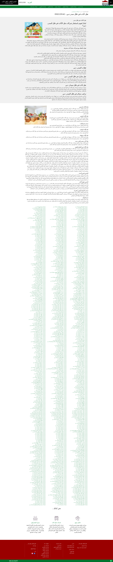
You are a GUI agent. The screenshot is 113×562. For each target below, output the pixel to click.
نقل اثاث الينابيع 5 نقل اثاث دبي (40, 436)
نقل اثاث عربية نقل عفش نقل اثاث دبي (59, 471)
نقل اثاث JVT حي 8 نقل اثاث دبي (39, 340)
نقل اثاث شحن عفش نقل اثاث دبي (81, 473)
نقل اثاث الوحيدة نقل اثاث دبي (61, 241)
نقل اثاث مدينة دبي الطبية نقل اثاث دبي (80, 284)
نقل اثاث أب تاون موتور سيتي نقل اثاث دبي (59, 445)
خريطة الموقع (33, 548)
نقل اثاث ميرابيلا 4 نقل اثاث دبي (82, 363)
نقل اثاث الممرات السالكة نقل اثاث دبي (59, 300)
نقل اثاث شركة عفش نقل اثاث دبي (60, 482)
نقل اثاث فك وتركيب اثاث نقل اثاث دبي (38, 472)
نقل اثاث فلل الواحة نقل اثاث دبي (60, 237)
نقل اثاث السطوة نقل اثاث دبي (82, 402)
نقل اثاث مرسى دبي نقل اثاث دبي (81, 289)
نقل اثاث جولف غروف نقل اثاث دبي (60, 314)
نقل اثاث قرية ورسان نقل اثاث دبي (60, 450)
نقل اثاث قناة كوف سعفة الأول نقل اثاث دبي (38, 263)
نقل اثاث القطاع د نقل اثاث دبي (82, 405)
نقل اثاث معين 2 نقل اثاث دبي (82, 347)
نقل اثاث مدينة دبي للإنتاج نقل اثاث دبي (59, 292)
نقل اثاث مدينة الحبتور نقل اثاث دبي (81, 216)
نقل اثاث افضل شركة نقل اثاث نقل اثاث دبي (59, 461)
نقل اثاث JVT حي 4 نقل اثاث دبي (81, 337)
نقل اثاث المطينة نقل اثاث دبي (40, 224)
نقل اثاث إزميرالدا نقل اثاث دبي (61, 299)
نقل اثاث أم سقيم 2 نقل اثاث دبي (60, 444)
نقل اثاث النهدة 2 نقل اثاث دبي (61, 224)
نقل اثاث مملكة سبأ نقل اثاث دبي (81, 341)
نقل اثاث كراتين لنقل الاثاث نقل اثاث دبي (80, 499)
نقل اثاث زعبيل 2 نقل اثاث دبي (61, 455)
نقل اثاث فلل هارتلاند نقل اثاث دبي (39, 425)
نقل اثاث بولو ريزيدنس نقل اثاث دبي (81, 388)
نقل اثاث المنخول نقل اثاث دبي (40, 222)
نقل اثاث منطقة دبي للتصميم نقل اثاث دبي (80, 283)
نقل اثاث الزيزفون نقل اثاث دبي (82, 253)
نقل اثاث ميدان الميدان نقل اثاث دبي (60, 355)
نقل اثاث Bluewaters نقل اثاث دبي (39, 257)
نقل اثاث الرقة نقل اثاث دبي (82, 231)
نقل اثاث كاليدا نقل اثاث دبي (82, 261)
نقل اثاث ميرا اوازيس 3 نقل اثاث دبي (60, 362)
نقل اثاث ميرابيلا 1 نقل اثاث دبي (82, 362)
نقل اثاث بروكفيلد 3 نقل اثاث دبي (60, 258)
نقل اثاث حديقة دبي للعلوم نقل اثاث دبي (59, 293)
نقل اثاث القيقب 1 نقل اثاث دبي (61, 350)
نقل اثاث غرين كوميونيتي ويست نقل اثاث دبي (58, 319)
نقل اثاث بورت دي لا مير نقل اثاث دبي (60, 389)
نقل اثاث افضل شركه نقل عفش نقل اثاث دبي (58, 467)
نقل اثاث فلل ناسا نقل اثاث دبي (40, 376)
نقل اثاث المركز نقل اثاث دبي (40, 423)
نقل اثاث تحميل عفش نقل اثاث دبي (81, 478)
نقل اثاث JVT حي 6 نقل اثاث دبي (60, 339)
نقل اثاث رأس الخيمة (45, 555)
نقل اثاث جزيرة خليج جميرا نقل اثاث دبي (38, 274)
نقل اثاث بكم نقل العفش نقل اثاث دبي (81, 472)
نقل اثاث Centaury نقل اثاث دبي (61, 268)
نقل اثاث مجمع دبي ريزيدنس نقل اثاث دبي (38, 293)
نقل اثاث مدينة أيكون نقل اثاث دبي (81, 252)
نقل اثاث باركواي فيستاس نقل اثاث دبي (80, 387)
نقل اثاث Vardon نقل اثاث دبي (61, 446)
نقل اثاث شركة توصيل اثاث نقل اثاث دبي (38, 497)
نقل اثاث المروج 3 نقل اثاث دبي (61, 426)
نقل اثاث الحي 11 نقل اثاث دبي (40, 278)
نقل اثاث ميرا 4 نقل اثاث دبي (82, 360)
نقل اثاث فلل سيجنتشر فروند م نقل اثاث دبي (80, 415)
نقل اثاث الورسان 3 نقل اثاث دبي (60, 240)
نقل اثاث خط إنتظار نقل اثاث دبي (39, 387)
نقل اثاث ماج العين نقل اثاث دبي (40, 279)
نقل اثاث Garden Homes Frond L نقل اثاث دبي (79, 308)
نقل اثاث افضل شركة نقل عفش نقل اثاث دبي (37, 461)
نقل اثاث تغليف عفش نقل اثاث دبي (39, 481)
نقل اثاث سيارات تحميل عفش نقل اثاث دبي (80, 488)
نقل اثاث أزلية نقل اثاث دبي (40, 253)
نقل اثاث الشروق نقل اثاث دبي (40, 409)
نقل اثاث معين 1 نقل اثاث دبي (61, 347)
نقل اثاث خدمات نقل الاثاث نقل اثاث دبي (80, 465)
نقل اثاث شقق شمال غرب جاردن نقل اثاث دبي (58, 377)
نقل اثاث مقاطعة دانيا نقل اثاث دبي (81, 273)
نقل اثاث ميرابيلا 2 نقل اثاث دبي (40, 363)
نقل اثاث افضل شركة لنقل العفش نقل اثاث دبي (79, 487)
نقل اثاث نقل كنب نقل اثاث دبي (61, 493)
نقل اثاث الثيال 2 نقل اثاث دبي (82, 236)
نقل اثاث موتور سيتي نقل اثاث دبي (39, 283)
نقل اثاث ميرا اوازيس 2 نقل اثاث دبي (39, 362)
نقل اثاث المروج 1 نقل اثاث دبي (82, 425)
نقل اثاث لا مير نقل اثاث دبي (61, 342)
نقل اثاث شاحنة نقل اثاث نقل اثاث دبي (39, 488)
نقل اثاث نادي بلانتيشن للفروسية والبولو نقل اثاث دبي (78, 430)
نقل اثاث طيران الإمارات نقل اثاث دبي (39, 298)
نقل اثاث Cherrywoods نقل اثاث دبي (39, 269)
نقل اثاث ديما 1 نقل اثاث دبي (61, 274)
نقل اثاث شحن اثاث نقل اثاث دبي (60, 475)
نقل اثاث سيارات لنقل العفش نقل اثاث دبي (38, 478)
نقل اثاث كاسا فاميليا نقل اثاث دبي (81, 266)
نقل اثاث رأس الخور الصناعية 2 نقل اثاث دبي (80, 392)
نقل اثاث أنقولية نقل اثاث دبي (61, 247)
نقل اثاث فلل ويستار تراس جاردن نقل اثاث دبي (37, 452)
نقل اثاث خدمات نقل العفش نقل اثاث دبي (38, 470)
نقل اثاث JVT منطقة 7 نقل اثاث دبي (81, 339)
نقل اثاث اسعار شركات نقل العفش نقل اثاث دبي (79, 461)
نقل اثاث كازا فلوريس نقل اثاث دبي (39, 267)
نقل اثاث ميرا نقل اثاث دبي (61, 358)
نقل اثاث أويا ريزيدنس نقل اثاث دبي (60, 378)
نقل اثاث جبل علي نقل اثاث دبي (40, 326)
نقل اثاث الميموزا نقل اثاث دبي (82, 357)
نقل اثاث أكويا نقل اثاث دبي (82, 209)
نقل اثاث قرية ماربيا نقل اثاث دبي (60, 351)
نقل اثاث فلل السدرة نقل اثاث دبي (60, 409)
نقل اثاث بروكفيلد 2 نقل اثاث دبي (39, 258)
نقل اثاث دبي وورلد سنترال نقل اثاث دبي (38, 294)
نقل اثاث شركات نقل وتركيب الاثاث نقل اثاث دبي (58, 465)
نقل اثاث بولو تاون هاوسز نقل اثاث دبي (39, 431)
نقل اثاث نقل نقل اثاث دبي (62, 504)
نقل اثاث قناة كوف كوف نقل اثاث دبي (81, 263)
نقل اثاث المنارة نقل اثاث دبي (82, 221)
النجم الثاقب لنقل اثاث (9, 2)
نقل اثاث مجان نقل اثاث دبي (40, 350)
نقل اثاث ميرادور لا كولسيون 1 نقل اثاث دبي (38, 367)
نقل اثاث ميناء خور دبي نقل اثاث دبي (60, 283)
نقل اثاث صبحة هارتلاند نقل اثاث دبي (60, 418)
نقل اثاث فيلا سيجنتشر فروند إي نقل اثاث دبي (37, 413)
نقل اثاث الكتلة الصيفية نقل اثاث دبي (39, 420)
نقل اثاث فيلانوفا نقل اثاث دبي (40, 449)
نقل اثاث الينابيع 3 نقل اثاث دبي (61, 435)
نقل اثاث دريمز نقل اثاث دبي (61, 282)
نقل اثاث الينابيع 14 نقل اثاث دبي (61, 434)
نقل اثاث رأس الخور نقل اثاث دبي (60, 392)
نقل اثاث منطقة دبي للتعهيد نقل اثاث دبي (80, 290)
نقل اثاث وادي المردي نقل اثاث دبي (39, 450)
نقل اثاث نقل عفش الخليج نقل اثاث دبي (59, 476)
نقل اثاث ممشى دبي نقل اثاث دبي (81, 292)
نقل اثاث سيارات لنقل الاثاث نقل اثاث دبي (80, 486)
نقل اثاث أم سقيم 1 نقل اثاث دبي (81, 444)
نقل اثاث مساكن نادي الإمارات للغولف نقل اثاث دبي (78, 298)
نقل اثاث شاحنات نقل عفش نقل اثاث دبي (59, 487)
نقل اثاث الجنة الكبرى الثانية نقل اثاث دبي (59, 316)
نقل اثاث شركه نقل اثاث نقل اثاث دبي (60, 460)
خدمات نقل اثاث (58, 548)
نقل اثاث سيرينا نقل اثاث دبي (82, 407)
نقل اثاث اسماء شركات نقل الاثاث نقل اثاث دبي (79, 496)
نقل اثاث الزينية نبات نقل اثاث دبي (81, 456)
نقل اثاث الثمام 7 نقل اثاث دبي (61, 236)
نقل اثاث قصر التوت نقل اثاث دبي (81, 372)
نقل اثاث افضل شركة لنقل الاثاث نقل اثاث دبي (37, 482)
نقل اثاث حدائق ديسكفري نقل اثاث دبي (80, 277)
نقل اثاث (34, 545)
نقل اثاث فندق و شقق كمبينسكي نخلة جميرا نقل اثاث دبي (56, 341)
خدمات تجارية (71, 549)
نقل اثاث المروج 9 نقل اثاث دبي (61, 429)
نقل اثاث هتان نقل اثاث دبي (61, 320)
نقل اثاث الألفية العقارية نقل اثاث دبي (60, 357)
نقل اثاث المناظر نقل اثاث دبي (40, 439)
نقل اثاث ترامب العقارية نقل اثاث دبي (81, 441)
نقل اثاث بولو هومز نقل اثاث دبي (61, 388)
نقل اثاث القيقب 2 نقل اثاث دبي (82, 350)
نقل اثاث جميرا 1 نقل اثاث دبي (40, 330)
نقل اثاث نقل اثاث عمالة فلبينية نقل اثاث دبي (80, 491)
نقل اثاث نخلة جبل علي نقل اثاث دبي (39, 383)
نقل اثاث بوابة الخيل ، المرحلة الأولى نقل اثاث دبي (58, 219)
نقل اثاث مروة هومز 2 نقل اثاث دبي (60, 352)
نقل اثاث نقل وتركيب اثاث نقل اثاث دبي (80, 471)
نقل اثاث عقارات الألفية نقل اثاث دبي (39, 357)
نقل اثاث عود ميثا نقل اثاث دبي (40, 246)
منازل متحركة (58, 543)
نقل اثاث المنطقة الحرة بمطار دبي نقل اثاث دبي (79, 282)
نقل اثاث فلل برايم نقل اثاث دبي (82, 389)
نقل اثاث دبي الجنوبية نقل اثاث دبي (60, 326)
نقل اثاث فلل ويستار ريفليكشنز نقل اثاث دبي (80, 451)
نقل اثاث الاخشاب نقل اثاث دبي (82, 439)
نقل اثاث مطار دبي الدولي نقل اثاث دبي (59, 287)
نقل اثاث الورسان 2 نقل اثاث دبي (40, 240)
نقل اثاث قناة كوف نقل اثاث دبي (61, 262)
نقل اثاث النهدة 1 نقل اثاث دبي (82, 224)
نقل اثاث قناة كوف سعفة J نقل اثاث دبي (59, 263)
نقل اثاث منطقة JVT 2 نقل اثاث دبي (39, 337)
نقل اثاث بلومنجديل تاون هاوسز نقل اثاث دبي (79, 256)
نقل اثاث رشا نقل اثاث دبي (83, 393)
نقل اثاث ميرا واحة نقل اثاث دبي (61, 361)
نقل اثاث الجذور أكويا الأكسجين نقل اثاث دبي (80, 431)
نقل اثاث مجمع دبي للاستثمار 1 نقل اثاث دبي (59, 288)
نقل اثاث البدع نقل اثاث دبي (40, 211)
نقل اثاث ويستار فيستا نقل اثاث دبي (60, 452)
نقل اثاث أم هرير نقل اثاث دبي (82, 272)
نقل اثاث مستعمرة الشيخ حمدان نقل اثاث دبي (37, 408)
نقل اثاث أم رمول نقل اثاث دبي (40, 444)
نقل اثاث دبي (46, 545)
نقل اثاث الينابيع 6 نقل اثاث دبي (61, 436)
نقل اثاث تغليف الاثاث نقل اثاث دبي (81, 470)
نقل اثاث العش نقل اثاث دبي (82, 429)
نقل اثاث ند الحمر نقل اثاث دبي (82, 373)
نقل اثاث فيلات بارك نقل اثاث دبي (60, 387)
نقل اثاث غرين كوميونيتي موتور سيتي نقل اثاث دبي (37, 319)
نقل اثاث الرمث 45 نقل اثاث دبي (40, 230)
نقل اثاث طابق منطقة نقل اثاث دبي (81, 258)
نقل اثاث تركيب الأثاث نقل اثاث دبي (81, 503)
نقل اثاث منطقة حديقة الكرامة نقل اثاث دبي (38, 341)
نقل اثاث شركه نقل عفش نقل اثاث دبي (80, 460)
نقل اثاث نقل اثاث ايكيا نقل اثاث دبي (81, 467)
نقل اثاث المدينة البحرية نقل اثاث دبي (81, 351)
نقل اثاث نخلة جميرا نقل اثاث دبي (60, 430)
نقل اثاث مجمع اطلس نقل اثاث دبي (81, 251)
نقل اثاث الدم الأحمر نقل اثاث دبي (39, 271)
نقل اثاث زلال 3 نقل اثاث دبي (82, 457)
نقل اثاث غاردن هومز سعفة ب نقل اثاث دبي (59, 304)
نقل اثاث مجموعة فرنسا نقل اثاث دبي (81, 303)
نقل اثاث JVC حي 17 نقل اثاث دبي (81, 335)
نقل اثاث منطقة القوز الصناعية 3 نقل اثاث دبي (79, 226)
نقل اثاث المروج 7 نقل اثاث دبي (82, 428)
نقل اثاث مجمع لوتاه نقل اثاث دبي (39, 346)
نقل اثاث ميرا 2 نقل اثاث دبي (40, 360)
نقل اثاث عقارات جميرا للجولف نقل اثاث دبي (38, 331)
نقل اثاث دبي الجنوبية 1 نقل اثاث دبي (60, 294)
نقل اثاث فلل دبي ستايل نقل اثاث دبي (60, 295)
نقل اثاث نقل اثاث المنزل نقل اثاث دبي (81, 482)
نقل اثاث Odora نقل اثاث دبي (40, 378)
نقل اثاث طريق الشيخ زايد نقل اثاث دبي (80, 408)
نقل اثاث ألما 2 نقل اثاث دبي (61, 242)
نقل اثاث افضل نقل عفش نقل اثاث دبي (38, 498)
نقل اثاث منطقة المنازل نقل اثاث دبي (81, 440)
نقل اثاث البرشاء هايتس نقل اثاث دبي (60, 253)
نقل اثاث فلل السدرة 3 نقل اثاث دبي (39, 410)
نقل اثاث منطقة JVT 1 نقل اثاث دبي (81, 336)
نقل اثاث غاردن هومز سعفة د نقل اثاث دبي (38, 305)
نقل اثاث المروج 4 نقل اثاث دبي (82, 426)
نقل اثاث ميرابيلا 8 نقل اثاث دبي (40, 366)
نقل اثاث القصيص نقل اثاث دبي (61, 227)
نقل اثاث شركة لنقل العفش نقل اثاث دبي (80, 466)
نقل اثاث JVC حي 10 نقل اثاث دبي (81, 334)
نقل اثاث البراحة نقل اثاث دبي (82, 211)
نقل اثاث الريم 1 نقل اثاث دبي (82, 230)
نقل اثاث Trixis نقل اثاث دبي (61, 441)
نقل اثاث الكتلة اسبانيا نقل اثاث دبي (81, 419)
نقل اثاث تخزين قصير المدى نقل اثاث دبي (80, 502)
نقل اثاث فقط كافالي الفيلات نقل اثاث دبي (59, 334)
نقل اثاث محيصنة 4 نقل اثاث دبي (82, 371)
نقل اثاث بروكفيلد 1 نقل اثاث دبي (81, 257)
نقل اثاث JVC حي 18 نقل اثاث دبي (39, 336)
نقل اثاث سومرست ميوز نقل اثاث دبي (81, 418)
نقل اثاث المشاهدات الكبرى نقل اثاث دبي (80, 316)
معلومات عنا (46, 543)
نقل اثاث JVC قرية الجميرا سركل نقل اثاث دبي (58, 336)
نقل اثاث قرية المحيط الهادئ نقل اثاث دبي (38, 382)
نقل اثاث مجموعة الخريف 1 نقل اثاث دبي (59, 252)
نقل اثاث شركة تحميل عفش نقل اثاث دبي (38, 496)
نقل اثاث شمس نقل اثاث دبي (61, 420)
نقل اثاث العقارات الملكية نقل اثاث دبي (39, 288)
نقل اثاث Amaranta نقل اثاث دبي (40, 245)
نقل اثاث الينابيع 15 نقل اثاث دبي (82, 434)
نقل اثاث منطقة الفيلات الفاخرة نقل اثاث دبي (80, 346)
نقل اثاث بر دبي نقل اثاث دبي (61, 290)
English (22, 2)
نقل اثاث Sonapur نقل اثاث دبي (40, 419)
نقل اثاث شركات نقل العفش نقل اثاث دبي (38, 460)
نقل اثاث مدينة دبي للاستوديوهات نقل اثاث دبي (37, 295)
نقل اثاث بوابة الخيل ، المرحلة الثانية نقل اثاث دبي (79, 219)
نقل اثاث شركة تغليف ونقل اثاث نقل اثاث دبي (37, 467)
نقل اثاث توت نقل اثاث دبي (40, 372)
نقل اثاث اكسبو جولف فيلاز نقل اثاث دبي (59, 298)
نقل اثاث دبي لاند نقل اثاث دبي (40, 289)
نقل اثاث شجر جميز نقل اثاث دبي (81, 420)
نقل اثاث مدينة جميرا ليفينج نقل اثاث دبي (38, 347)
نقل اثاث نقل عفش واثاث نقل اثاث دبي (38, 487)
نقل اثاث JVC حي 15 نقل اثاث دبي (60, 335)
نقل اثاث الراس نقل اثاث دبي (61, 230)
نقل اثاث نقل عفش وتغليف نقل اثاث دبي (38, 492)
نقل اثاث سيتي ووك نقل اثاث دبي (81, 269)
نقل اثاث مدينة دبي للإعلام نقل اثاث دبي (38, 290)
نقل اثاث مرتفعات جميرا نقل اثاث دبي (60, 331)
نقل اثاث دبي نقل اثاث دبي (41, 261)
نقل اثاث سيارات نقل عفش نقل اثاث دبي (38, 462)
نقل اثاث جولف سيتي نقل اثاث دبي (39, 314)
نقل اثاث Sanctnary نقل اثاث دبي (61, 402)
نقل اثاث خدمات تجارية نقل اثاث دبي (39, 503)
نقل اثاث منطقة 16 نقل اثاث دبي (82, 278)
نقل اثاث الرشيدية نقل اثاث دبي (40, 394)
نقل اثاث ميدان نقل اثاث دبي (40, 355)
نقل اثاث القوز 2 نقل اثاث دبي (61, 225)
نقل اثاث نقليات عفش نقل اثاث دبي (39, 493)
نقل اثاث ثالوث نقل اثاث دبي (40, 441)
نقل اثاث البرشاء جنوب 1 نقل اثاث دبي (39, 215)
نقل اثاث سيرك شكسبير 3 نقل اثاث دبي (59, 408)
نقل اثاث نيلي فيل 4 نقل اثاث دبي (81, 324)
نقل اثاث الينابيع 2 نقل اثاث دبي (40, 435)
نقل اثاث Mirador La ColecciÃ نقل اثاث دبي (80, 366)
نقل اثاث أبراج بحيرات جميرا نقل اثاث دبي (38, 329)
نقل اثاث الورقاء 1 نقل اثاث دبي (82, 237)
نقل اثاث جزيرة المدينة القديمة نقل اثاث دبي (38, 430)
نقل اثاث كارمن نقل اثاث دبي (40, 266)
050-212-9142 (13, 561)
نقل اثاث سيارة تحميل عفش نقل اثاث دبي (38, 499)
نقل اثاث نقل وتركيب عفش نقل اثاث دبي (59, 498)
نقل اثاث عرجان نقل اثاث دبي (40, 251)
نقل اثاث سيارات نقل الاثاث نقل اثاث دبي (59, 472)
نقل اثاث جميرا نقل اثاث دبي (82, 329)
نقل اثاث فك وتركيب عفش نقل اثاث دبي (38, 483)
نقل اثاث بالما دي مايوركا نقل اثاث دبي (60, 383)
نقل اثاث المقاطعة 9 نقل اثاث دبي (60, 279)
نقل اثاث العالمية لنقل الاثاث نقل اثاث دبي (38, 477)
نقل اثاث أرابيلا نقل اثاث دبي (82, 247)
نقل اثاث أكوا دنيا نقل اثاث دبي (40, 247)
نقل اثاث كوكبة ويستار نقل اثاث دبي (60, 451)
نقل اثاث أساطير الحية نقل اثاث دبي (60, 345)
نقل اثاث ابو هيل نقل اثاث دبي (40, 206)
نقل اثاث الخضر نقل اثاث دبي (82, 424)
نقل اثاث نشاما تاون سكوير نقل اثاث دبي (80, 377)
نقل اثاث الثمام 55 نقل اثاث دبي (40, 236)
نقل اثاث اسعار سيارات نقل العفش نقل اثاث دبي (58, 481)
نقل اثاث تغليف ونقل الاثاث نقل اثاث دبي (59, 496)
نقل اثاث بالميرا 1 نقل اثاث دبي (40, 384)
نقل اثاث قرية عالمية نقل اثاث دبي (39, 313)
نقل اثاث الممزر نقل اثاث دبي (61, 221)
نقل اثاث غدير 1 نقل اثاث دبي (82, 310)
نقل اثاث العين (46, 552)
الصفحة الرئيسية (85, 11)
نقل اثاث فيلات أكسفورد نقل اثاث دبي (81, 381)
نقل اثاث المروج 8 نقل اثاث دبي (40, 429)
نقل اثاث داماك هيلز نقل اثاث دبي (60, 273)
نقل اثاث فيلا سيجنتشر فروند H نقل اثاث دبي (38, 414)
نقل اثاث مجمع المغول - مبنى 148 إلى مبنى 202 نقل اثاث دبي (56, 368)
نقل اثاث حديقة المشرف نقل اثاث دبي (60, 373)
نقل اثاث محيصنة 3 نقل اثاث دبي (61, 371)
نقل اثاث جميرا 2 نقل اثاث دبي (61, 330)
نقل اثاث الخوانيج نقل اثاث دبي (61, 220)
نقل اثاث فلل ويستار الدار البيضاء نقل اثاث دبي (37, 451)
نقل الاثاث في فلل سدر (75, 11)
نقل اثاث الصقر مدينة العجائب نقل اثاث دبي (80, 300)
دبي (81, 11)
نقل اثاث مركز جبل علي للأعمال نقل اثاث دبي (79, 326)
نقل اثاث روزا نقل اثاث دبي (40, 398)
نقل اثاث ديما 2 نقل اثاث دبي (82, 274)
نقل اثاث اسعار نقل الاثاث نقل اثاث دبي (38, 473)
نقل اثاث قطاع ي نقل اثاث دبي (82, 404)
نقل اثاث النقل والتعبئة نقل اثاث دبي (81, 504)
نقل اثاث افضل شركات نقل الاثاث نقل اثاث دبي (58, 462)
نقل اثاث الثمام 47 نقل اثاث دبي (82, 235)
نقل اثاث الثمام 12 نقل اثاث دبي (40, 235)
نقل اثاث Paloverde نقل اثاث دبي (82, 384)
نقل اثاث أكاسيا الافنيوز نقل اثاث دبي (81, 206)
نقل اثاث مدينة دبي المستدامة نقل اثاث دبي (80, 295)
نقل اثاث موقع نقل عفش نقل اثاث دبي (60, 497)
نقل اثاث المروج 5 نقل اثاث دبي (40, 428)
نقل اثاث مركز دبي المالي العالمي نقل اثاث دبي (58, 277)
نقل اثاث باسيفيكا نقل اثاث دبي (61, 382)
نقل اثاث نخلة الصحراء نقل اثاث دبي (39, 277)
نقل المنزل (59, 545)
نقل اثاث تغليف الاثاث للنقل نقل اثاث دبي (80, 493)
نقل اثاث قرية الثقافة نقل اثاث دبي (39, 273)
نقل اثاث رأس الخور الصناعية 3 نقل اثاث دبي (59, 393)
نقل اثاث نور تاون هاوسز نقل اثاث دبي (39, 377)
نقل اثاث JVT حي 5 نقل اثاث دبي (39, 339)
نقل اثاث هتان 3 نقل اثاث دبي (61, 321)
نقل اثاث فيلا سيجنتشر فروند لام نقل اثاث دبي (58, 415)
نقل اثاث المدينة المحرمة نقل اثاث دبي (60, 303)
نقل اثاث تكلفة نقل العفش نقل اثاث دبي (80, 476)
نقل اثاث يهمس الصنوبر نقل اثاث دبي (81, 452)
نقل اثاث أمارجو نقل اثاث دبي (61, 245)
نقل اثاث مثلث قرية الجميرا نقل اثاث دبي (59, 340)
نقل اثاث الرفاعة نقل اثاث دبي (82, 227)
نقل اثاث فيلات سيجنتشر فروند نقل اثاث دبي (59, 414)
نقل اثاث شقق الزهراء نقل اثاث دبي (81, 455)
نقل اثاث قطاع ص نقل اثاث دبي (61, 405)
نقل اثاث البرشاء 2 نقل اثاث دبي (40, 214)
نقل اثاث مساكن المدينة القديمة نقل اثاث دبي (79, 378)
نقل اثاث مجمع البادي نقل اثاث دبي (60, 211)
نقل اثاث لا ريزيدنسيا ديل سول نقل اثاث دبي (80, 342)
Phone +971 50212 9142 (81, 547)
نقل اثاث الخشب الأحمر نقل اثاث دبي (81, 394)
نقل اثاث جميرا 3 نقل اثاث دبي (82, 330)
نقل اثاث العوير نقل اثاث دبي (82, 210)
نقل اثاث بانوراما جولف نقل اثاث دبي (81, 314)
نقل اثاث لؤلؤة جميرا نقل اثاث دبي (39, 388)
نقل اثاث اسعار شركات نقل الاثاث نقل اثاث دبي (58, 478)
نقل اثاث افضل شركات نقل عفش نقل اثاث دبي (37, 471)
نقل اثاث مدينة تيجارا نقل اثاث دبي (60, 440)
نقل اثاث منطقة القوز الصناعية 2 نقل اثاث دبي (58, 226)
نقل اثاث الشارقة (45, 547)
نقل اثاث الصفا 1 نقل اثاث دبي (61, 232)
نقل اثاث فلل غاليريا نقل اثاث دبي (39, 424)
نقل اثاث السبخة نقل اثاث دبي (40, 232)
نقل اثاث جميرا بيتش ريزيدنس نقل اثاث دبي (80, 325)
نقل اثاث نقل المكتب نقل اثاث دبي (60, 503)
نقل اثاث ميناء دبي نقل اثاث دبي (61, 284)
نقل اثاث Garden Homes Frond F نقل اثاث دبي (79, 305)
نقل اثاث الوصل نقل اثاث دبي (40, 241)
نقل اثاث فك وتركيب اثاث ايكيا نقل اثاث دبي (80, 492)
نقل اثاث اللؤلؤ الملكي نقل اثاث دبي (81, 398)
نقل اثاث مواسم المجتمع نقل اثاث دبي (60, 403)
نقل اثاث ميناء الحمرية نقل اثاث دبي (39, 320)
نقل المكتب (72, 551)
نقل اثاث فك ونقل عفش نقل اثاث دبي (81, 494)
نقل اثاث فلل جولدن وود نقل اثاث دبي (81, 313)
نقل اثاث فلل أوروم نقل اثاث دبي (39, 252)
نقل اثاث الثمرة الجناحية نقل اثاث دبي (39, 402)
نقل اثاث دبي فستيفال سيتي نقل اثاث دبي (38, 284)
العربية (30, 2)
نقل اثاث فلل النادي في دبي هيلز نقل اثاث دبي (79, 271)
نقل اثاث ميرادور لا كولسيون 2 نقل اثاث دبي (59, 367)
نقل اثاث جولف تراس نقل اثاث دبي (39, 315)
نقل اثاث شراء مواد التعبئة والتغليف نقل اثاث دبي (37, 504)
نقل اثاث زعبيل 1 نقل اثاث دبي (40, 455)
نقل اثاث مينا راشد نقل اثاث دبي (40, 358)
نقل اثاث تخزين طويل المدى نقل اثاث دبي (59, 502)
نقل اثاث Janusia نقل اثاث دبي (61, 325)
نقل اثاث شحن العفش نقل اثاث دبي (60, 486)
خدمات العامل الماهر (57, 547)
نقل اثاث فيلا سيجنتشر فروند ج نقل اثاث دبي (80, 414)
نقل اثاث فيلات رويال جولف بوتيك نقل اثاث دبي (58, 398)
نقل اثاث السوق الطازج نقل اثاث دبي (81, 423)
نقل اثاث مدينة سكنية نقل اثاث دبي (39, 397)
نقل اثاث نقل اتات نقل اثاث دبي (82, 483)
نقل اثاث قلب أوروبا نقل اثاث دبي (60, 425)
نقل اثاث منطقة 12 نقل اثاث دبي (61, 278)
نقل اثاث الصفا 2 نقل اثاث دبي (82, 232)
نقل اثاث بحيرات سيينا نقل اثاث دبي (60, 410)
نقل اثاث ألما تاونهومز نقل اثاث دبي (81, 242)
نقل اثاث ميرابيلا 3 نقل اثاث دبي (61, 363)
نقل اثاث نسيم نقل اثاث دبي (61, 376)
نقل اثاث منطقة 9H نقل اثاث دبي (81, 279)
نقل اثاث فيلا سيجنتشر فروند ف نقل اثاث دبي (58, 413)
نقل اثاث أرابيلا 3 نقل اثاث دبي (82, 248)
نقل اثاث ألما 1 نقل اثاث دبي (40, 242)
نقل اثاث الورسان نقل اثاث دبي (40, 282)
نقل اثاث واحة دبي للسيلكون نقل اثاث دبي (80, 293)
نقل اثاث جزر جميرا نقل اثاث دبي (81, 331)
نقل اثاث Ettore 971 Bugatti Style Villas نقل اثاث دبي (78, 299)
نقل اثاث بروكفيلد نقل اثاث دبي (61, 257)
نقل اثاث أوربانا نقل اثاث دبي (82, 445)
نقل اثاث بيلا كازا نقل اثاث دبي (61, 256)
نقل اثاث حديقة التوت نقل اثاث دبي (39, 373)
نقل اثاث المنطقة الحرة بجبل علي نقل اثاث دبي (37, 325)
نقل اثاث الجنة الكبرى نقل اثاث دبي (81, 315)
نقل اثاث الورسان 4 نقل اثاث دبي (81, 240)
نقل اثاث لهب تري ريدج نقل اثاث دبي (39, 303)
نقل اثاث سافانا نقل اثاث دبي (40, 403)
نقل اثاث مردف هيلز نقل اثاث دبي (39, 368)
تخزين (73, 543)
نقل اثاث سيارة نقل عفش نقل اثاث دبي (80, 462)
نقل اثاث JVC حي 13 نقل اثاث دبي (39, 335)
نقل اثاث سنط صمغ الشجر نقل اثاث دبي (59, 206)
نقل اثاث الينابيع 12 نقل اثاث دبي (40, 434)
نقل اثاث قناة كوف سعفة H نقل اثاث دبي (80, 262)
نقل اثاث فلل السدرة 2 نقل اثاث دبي (81, 409)
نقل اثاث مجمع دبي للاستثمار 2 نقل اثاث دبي (80, 288)
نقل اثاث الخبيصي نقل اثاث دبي (40, 219)
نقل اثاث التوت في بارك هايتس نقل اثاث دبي (59, 372)
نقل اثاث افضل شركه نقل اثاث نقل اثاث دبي (59, 483)
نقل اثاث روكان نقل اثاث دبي (40, 399)
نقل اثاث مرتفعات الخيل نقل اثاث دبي (39, 220)
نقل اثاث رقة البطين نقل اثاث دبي (60, 397)
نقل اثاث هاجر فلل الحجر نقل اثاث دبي (81, 319)
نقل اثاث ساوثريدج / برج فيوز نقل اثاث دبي (59, 419)
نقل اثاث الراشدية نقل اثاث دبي (61, 394)
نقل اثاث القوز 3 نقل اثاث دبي (82, 225)
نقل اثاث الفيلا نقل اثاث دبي (61, 439)
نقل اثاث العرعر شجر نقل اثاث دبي (39, 334)
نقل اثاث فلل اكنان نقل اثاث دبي (61, 209)
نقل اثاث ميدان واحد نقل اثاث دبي (60, 356)
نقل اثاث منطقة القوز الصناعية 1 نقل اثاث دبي (37, 226)
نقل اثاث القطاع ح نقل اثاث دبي (40, 404)
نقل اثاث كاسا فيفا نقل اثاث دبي (61, 267)
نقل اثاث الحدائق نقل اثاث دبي (61, 424)
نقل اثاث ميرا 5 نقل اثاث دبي (40, 361)
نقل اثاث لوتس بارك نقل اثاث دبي (60, 346)
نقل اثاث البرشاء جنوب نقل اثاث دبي (81, 214)
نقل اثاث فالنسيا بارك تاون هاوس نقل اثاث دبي (37, 446)
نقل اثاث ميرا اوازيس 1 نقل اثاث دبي (81, 361)
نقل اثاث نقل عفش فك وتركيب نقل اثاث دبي (79, 475)
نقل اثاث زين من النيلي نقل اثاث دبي (60, 456)
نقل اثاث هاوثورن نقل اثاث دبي (82, 321)
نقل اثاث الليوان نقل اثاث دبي (82, 345)
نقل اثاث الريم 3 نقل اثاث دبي (61, 231)
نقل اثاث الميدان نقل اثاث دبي (61, 423)
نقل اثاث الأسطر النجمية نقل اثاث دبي (60, 251)
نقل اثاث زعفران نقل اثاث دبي (61, 399)
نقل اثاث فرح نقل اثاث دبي (61, 329)
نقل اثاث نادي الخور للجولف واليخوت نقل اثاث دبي (58, 272)
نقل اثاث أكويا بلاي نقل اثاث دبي (40, 210)
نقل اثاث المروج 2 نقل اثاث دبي (40, 426)
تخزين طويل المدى (70, 545)
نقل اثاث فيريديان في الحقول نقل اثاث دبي (59, 449)
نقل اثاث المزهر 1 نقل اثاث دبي (61, 222)
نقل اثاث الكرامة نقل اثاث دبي (82, 340)
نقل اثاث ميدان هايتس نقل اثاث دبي (39, 356)
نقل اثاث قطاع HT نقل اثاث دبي (61, 404)
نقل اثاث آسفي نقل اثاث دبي (82, 399)
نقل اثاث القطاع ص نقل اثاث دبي (39, 405)
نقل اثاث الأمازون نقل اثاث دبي (82, 245)
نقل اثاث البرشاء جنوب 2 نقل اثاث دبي (60, 215)
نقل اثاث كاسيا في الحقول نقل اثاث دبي (80, 267)
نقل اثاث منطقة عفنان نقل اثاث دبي (39, 209)
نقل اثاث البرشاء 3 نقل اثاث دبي (61, 214)
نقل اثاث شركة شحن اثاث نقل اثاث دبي (38, 475)
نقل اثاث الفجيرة (46, 556)
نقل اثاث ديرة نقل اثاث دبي (61, 271)
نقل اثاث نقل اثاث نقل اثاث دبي (40, 502)
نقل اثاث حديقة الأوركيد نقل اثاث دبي (39, 381)
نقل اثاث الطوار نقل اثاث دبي (40, 237)
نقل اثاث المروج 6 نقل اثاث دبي (61, 428)
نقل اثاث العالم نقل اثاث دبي (40, 440)
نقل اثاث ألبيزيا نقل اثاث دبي (82, 241)
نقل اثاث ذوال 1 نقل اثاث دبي (40, 457)
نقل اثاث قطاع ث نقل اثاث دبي (61, 407)
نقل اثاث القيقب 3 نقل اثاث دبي (40, 351)
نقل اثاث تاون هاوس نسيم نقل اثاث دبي (80, 376)
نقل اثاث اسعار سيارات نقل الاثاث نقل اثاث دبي (79, 497)
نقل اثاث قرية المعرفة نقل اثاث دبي (39, 342)
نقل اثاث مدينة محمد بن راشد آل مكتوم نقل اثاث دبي (78, 368)
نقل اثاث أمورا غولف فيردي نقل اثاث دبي (59, 246)
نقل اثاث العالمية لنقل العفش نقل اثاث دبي (80, 498)
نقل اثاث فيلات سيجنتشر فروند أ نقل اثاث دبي (79, 410)
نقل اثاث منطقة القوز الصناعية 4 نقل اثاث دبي (37, 227)
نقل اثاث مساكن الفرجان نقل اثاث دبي (81, 352)
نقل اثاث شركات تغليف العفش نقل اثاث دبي (59, 488)
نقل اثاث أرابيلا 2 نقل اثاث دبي (61, 248)
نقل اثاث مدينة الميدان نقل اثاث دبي (81, 355)
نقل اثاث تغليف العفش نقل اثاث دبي (60, 477)
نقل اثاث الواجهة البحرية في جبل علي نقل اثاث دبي (78, 450)
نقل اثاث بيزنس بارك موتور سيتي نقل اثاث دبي (58, 261)
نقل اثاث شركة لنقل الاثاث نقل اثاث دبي (38, 466)
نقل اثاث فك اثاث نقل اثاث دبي (40, 486)
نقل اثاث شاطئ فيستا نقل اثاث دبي (39, 256)
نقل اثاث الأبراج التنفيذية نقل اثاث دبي (39, 300)
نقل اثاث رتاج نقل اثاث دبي (82, 397)
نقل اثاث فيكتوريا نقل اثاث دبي (82, 446)
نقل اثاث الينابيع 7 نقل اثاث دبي (82, 436)
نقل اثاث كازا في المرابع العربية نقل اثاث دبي (58, 266)
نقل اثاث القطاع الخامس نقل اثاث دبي (39, 407)
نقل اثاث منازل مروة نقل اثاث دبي (39, 352)
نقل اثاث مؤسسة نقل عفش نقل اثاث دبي (38, 476)
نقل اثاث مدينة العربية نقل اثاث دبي (60, 269)
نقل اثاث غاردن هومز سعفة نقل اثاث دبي (38, 304)
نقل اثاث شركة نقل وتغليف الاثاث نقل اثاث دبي (58, 491)
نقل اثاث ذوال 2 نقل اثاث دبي (61, 457)
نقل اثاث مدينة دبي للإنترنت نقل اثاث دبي (80, 287)
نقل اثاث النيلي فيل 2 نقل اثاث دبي (60, 324)
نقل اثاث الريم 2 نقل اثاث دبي (40, 231)
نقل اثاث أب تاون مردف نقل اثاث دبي (39, 445)
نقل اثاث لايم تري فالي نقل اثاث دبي (39, 345)
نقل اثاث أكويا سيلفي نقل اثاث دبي (60, 210)
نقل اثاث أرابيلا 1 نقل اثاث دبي (40, 248)
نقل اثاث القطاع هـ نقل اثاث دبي (82, 403)
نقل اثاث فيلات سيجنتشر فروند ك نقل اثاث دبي (37, 415)
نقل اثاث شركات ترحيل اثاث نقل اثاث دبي (59, 492)
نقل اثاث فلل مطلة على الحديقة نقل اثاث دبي (58, 310)
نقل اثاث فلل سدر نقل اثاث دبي (40, 268)
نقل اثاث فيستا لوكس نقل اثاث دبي (81, 449)
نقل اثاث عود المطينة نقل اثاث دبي (60, 381)
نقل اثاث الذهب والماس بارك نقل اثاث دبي (59, 313)
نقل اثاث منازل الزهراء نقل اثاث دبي (39, 456)
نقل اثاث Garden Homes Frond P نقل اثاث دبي (37, 310)
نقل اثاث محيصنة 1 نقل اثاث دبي (40, 371)
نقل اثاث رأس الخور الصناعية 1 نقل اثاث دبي (38, 393)
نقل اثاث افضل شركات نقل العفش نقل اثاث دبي (37, 465)
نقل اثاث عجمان (46, 550)
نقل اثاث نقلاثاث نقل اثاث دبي (61, 473)
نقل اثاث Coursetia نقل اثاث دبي (40, 272)
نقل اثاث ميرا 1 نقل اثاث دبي (82, 358)
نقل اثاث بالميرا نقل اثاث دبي (82, 383)
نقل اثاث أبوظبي (46, 548)
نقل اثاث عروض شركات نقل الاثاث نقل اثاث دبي (58, 466)
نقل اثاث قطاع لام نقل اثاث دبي (40, 299)
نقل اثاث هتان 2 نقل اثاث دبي (40, 321)
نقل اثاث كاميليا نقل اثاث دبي (40, 262)
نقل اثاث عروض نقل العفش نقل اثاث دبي (38, 491)
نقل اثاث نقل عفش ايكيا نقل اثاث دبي (81, 481)
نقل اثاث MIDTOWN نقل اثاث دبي (81, 356)
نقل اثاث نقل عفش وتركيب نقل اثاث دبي (38, 494)
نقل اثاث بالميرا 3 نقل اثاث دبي (61, 384)
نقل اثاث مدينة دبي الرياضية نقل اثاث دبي (80, 294)
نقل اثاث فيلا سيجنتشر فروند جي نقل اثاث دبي (79, 413)
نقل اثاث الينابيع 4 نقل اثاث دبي (82, 435)
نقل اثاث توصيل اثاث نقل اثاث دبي (60, 470)
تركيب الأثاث (71, 553)
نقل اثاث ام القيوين (45, 553)
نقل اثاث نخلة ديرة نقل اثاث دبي (82, 382)
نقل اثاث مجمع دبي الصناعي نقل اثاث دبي (38, 287)
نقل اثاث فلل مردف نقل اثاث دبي (81, 367)
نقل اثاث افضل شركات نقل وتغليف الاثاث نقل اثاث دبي (57, 494)
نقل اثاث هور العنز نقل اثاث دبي (82, 268)
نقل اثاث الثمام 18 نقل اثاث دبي (61, 235)
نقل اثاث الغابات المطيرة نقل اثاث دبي (60, 431)
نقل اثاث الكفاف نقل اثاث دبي (82, 220)
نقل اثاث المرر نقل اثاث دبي (82, 222)
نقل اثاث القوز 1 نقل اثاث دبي (40, 225)
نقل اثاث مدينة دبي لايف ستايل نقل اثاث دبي (59, 289)
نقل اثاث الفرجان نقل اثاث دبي (40, 216)
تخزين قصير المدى (70, 547)
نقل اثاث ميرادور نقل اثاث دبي (61, 366)
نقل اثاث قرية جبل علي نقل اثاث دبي (39, 324)
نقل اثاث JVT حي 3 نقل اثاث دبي (60, 337)
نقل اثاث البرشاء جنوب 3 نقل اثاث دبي (81, 215)
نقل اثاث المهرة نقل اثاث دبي (40, 221)
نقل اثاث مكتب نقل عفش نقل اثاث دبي (80, 477)
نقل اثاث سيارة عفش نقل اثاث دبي (60, 499)
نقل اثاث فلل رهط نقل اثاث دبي (40, 392)
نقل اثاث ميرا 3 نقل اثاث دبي (61, 360)
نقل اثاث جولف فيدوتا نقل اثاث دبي (60, 315)
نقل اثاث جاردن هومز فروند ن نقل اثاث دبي (59, 309)
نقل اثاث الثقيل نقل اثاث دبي (40, 389)
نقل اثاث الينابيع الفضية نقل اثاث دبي (39, 418)
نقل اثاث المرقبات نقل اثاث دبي (61, 216)
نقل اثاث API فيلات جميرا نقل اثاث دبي (80, 246)
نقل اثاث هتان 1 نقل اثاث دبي (82, 320)
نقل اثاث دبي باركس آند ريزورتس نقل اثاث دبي (37, 292)
